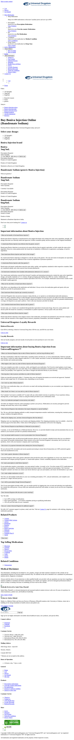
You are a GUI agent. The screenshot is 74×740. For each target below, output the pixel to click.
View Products (12, 26)
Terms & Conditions (13, 70)
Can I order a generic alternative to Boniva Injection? (15, 454)
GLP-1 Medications (10, 47)
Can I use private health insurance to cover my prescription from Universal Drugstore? (23, 435)
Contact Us (7, 74)
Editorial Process (13, 60)
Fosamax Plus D (9, 533)
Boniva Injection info (10, 109)
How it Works (8, 49)
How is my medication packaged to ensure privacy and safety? (17, 400)
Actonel (6, 518)
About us (7, 697)
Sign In (6, 673)
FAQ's (10, 65)
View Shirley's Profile (7, 606)
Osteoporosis (8, 565)
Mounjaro (7, 546)
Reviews (6, 115)
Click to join (4, 343)
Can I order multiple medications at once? (12, 473)
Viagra (6, 555)
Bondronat (7, 523)
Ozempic (6, 547)
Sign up (20, 612)
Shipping (10, 62)
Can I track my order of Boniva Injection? (12, 382)
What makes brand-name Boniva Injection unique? (14, 313)
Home (6, 85)
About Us (11, 57)
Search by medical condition (12, 688)
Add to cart (22, 156)
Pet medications (8, 687)
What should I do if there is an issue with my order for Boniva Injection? (20, 391)
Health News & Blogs (14, 64)
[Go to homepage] (37, 5)
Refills (6, 54)
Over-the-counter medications (12, 685)
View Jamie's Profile (6, 595)
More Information (9, 55)
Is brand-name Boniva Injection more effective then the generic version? (20, 244)
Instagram (7, 622)
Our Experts (11, 59)
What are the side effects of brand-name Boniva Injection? (16, 283)
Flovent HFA (8, 551)
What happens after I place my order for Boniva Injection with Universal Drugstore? (23, 363)
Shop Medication (9, 15)
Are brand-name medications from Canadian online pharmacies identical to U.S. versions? (24, 271)
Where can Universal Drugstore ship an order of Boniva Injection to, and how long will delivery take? (27, 353)
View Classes (12, 45)
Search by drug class (10, 690)
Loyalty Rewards (9, 702)
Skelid (6, 535)
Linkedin (6, 624)
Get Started (7, 12)
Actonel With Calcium (10, 520)
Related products (9, 112)
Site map (6, 676)
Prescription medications (11, 684)
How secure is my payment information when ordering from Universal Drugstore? (22, 445)
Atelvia (6, 522)
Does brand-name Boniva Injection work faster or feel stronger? (17, 254)
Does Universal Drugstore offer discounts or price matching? (17, 492)
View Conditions (13, 40)
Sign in (6, 10)
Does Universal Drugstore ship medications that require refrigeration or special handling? (24, 409)
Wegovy (6, 549)
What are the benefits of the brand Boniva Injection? (15, 235)
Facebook (7, 626)
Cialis (6, 554)
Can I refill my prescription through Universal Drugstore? (16, 482)
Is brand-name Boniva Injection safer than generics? (15, 263)
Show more (4, 538)
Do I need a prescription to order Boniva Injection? (14, 463)
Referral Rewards (13, 69)
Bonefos (6, 525)
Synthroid (7, 552)
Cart (5, 672)
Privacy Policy (12, 72)
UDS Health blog (9, 700)
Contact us (24, 222)
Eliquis (6, 557)
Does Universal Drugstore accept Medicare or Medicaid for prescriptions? (20, 426)
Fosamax (6, 531)
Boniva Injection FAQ (10, 110)
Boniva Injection (9, 528)
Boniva (6, 526)
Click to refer (4, 332)
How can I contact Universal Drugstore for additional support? (17, 506)
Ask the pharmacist (9, 114)
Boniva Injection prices (11, 107)
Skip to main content (6, 1)
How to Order (12, 50)
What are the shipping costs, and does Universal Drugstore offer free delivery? (21, 417)
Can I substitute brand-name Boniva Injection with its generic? (17, 304)
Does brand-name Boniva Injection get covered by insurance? (17, 292)
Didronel (6, 530)
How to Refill (12, 52)
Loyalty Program (13, 67)
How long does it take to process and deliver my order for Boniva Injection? (21, 374)
